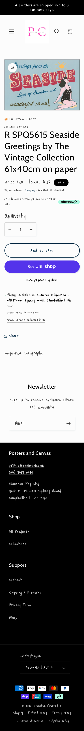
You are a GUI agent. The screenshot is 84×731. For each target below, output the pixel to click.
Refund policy (37, 712)
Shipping (30, 190)
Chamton (39, 706)
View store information (26, 320)
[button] (11, 31)
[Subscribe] (68, 423)
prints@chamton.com (26, 465)
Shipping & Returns (25, 593)
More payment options (42, 280)
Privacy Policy (20, 605)
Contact (15, 580)
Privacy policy (61, 712)
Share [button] (14, 336)
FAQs (13, 618)
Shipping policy (59, 721)
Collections (18, 544)
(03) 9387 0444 (21, 472)
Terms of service (32, 721)
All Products (19, 532)
